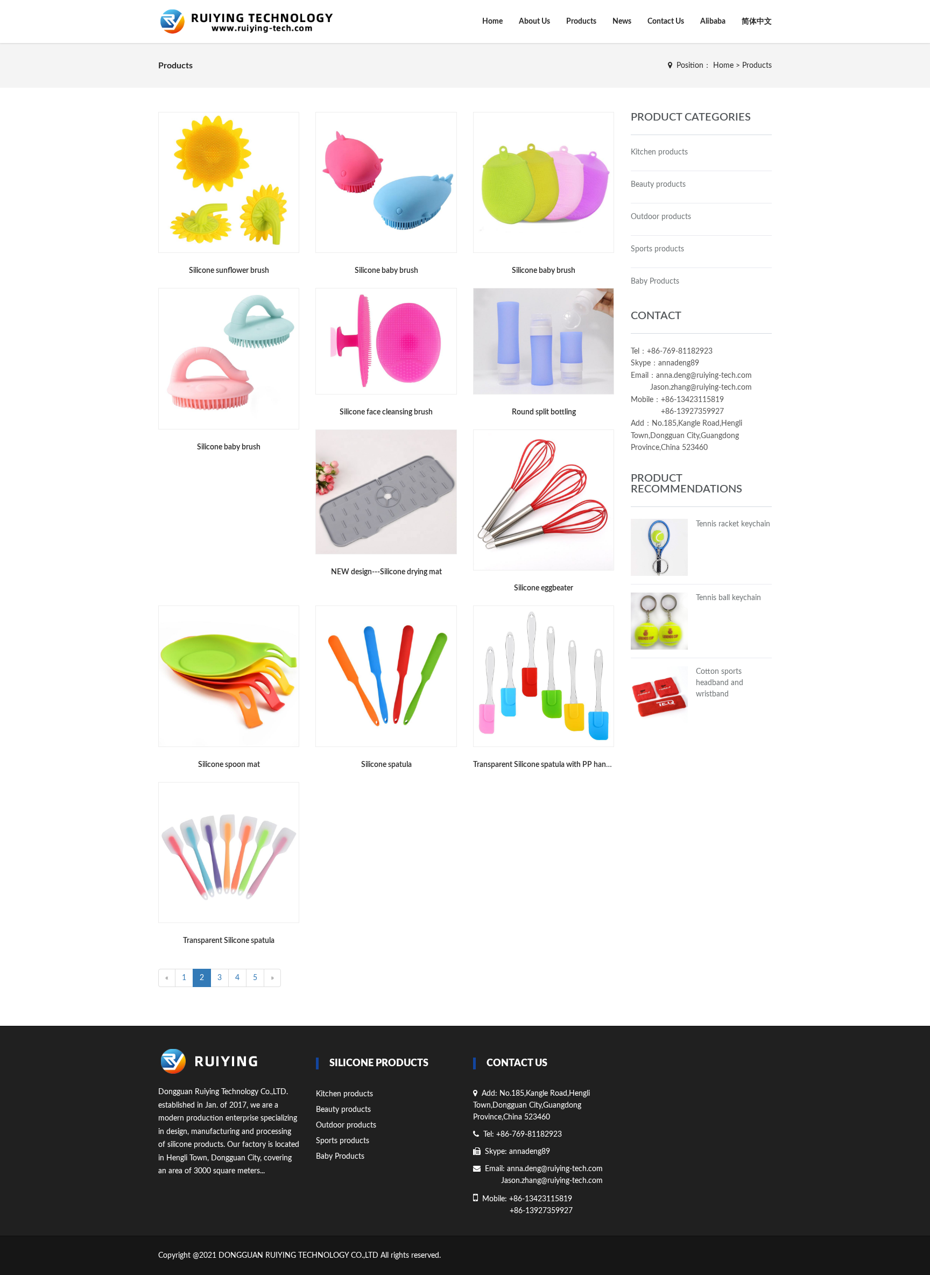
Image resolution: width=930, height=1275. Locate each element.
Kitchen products (659, 152)
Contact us (517, 1063)
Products (581, 21)
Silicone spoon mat (229, 765)
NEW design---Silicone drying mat (386, 572)
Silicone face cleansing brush (386, 412)
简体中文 (757, 21)
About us (534, 21)
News (621, 21)
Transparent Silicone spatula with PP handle (544, 765)
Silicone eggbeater (543, 588)
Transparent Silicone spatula (228, 941)
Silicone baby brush (386, 270)
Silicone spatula (386, 765)
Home (492, 21)
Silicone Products (378, 1063)
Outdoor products (661, 217)
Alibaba (712, 21)
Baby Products (655, 281)
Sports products (657, 249)
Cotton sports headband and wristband (719, 683)
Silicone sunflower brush (229, 270)
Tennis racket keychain (733, 524)
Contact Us (665, 21)
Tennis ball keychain (728, 598)
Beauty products (658, 184)
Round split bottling (544, 412)
